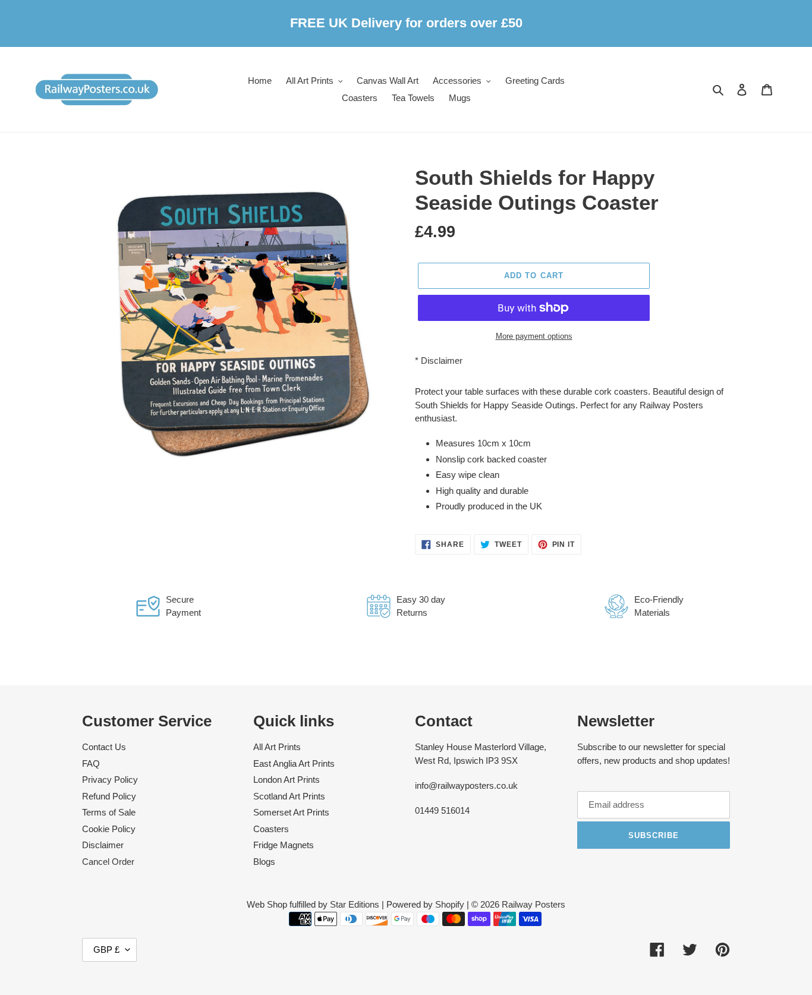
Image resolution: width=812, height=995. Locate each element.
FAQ (91, 763)
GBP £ (106, 949)
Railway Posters (533, 904)
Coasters (271, 829)
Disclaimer (441, 360)
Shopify (449, 904)
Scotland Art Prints (289, 796)
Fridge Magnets (283, 845)
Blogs (264, 862)
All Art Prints (277, 747)
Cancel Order (108, 862)
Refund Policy (109, 796)
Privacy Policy (110, 779)
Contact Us (104, 747)
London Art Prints (286, 779)
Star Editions (354, 904)
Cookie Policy (109, 829)
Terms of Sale (109, 812)
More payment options (534, 336)
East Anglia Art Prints (294, 763)
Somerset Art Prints (291, 812)
